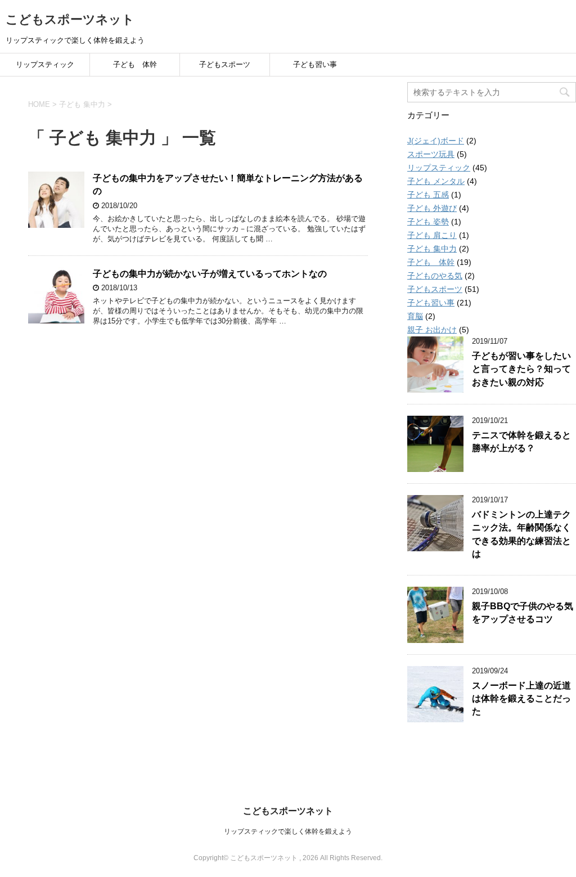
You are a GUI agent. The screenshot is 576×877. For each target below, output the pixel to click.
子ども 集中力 (432, 248)
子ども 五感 (428, 194)
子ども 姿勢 (428, 221)
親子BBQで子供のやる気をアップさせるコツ (522, 612)
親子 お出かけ (432, 329)
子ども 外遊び (432, 208)
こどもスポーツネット (70, 19)
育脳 (415, 316)
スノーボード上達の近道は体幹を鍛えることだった (521, 699)
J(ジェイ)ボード (435, 140)
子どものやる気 (434, 275)
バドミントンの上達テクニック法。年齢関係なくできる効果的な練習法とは (521, 534)
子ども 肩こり (432, 235)
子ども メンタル (436, 181)
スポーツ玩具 (430, 154)
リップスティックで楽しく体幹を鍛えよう (288, 831)
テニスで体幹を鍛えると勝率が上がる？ (521, 441)
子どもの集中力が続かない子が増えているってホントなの (210, 273)
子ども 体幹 (135, 64)
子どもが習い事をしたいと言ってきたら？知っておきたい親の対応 (521, 369)
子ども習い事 (315, 64)
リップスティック (45, 64)
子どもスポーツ (224, 64)
